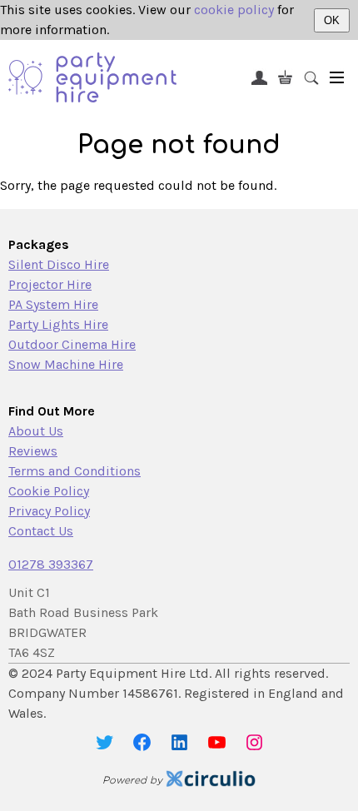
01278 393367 (50, 564)
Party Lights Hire (58, 324)
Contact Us (40, 531)
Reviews (32, 451)
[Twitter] (104, 742)
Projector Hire (50, 284)
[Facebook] (142, 742)
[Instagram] (254, 742)
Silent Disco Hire (58, 264)
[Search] (311, 77)
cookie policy (234, 9)
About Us (35, 431)
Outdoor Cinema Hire (72, 344)
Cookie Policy (48, 491)
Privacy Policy (49, 511)
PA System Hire (53, 304)
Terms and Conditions (74, 471)
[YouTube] (216, 742)
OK (332, 20)
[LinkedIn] (179, 742)
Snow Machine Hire (65, 364)
